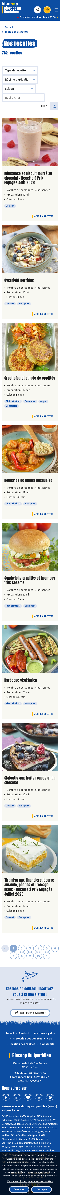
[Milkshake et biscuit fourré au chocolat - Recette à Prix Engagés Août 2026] (30, 142)
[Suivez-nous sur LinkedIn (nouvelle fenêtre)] (17, 1097)
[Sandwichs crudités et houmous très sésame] (30, 547)
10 (38, 956)
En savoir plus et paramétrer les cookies (30, 1181)
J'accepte (41, 1189)
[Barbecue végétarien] (30, 649)
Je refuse (19, 1189)
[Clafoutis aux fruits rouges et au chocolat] (30, 747)
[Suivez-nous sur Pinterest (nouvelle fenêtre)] (50, 1097)
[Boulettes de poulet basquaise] (30, 449)
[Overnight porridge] (30, 249)
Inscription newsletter (32, 1012)
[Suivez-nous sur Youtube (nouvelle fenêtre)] (28, 1097)
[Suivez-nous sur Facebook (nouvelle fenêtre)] (6, 1097)
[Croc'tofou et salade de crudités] (30, 347)
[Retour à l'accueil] (10, 4)
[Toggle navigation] (56, 11)
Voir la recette (43, 216)
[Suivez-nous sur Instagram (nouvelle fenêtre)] (39, 1097)
